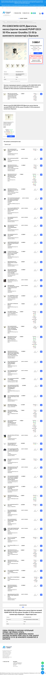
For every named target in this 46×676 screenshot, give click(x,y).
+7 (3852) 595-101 (25, 13)
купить (38, 53)
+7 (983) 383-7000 (17, 13)
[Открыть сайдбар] (3, 7)
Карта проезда (15, 666)
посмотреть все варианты (36, 61)
